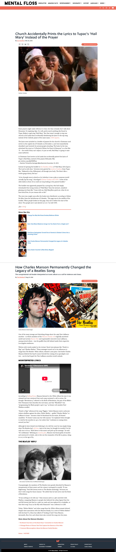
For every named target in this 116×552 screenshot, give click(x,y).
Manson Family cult (48, 337)
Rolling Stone (31, 396)
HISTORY (86, 3)
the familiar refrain (47, 167)
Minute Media (55, 550)
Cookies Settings (88, 546)
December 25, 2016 (53, 163)
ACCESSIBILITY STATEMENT (45, 546)
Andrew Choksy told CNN (49, 179)
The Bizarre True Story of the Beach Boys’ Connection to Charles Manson (41, 523)
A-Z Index (73, 546)
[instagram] (106, 7)
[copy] (28, 44)
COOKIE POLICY (88, 544)
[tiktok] (109, 7)
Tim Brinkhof (21, 277)
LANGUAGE (93, 3)
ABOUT (25, 544)
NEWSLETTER (42, 3)
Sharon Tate (35, 339)
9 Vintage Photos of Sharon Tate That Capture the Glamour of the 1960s (41, 525)
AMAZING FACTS (53, 3)
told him (36, 428)
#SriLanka (48, 159)
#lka (53, 159)
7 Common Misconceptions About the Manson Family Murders (38, 528)
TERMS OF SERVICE (28, 546)
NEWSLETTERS (61, 544)
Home (20, 533)
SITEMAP (60, 546)
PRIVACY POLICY (74, 544)
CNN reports (55, 138)
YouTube (25, 93)
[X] (103, 7)
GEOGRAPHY (77, 3)
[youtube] (113, 7)
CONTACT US (42, 544)
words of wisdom (56, 169)
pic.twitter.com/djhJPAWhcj (27, 161)
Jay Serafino (20, 41)
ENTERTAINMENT (65, 3)
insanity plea (42, 433)
